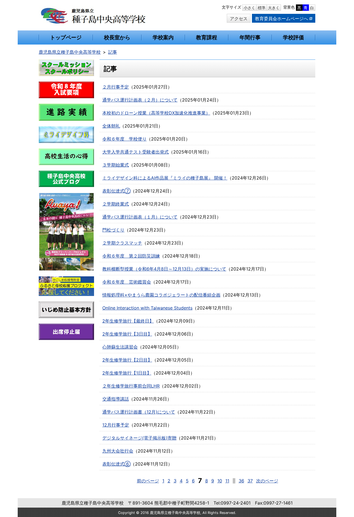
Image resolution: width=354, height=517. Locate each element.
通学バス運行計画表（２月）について (140, 100)
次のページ (267, 481)
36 (241, 481)
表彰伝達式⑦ (116, 191)
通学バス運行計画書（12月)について (138, 412)
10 (219, 481)
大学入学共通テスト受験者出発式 (135, 152)
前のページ (148, 481)
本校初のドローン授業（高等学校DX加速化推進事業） (156, 113)
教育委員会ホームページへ (281, 18)
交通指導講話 (115, 399)
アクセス (239, 18)
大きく (274, 7)
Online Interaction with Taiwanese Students (147, 308)
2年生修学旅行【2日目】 (127, 360)
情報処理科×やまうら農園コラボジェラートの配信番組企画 (161, 295)
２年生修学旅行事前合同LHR (131, 386)
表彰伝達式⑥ (116, 464)
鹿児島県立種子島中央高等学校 (70, 52)
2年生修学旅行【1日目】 (126, 373)
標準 (262, 7)
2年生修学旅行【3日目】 (127, 334)
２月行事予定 (115, 87)
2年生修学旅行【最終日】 (128, 321)
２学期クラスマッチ (122, 243)
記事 (112, 52)
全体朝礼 (111, 126)
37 (250, 481)
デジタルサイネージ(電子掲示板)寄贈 (139, 438)
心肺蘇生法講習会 (120, 347)
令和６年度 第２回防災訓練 (131, 256)
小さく (249, 7)
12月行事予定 (115, 425)
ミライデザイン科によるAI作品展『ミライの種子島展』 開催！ (164, 178)
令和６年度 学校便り (124, 139)
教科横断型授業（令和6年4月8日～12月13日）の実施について (164, 269)
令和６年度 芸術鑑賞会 (126, 282)
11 (227, 481)
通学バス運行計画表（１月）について (140, 217)
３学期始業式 (115, 165)
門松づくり (113, 230)
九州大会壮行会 (117, 451)
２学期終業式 (115, 204)
